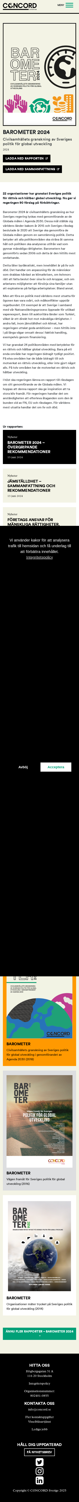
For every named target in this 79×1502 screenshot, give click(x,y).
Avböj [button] (23, 767)
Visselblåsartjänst (39, 1421)
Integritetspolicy (39, 1383)
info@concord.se (39, 1409)
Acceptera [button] (56, 767)
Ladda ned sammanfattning (30, 169)
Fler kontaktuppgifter (39, 1417)
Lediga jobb (40, 1429)
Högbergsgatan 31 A (39, 1371)
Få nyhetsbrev (39, 1452)
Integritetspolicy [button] (39, 557)
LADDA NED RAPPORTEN (25, 158)
